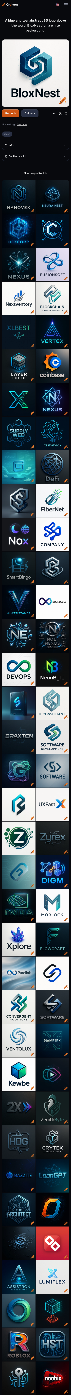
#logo (7, 134)
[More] (54, 113)
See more (22, 124)
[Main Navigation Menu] (65, 4)
